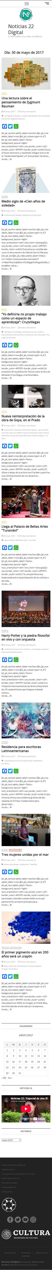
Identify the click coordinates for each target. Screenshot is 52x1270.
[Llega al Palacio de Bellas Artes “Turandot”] (26, 502)
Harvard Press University (23, 335)
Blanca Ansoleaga (11, 864)
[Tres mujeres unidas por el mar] (26, 830)
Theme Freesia (38, 1262)
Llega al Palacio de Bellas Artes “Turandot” (25, 528)
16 (13, 1061)
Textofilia (33, 864)
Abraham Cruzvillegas (13, 332)
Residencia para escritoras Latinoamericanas (21, 749)
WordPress (6, 1265)
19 (32, 1061)
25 (26, 1067)
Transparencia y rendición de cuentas (18, 1174)
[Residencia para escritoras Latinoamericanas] (26, 720)
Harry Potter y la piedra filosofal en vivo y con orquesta (26, 637)
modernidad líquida (29, 116)
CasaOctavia (9, 761)
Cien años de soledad (12, 215)
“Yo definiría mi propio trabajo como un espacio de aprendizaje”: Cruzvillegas (24, 318)
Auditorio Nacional (11, 649)
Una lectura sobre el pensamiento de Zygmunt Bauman (21, 102)
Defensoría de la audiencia (13, 1165)
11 (26, 1056)
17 (19, 1061)
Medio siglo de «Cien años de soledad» (23, 203)
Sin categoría (15, 850)
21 (44, 1061)
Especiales (26, 1256)
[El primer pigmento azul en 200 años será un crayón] (26, 928)
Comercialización (9, 1187)
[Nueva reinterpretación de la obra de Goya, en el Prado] (26, 396)
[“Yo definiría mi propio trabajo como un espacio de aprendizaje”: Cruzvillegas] (26, 290)
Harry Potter (25, 649)
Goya (40, 433)
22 (7, 1067)
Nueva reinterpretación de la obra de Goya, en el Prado (23, 418)
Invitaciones (7, 1191)
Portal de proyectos (10, 1178)
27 (38, 1067)
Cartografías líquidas (12, 116)
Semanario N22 (41, 1253)
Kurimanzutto (39, 335)
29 (7, 1073)
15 (7, 1061)
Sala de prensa (8, 1169)
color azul (12, 966)
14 (44, 1056)
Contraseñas (26, 1253)
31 (19, 1073)
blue (6, 966)
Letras (5, 196)
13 (38, 1056)
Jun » (10, 1077)
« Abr (4, 1077)
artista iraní (8, 430)
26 (32, 1067)
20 (38, 1061)
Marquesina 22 (10, 1253)
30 (13, 1073)
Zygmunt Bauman (18, 119)
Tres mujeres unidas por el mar (25, 854)
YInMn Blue (13, 969)
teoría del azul (22, 966)
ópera (6, 540)
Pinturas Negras (37, 436)
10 (19, 1056)
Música (5, 630)
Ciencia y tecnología (12, 947)
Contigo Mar (24, 864)
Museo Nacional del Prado (20, 436)
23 (13, 1067)
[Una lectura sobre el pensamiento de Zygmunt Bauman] (26, 74)
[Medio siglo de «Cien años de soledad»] (26, 179)
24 (19, 1067)
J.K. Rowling (35, 649)
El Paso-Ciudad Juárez (24, 761)
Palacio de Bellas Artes (19, 540)
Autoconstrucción (30, 332)
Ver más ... (10, 159)
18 (26, 1061)
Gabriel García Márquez (31, 215)
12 (32, 1056)
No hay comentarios (27, 111)
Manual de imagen (10, 1182)
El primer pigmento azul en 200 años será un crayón (25, 954)
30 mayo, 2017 (9, 111)
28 (44, 1067)
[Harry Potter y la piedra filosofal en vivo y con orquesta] (26, 609)
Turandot (32, 540)
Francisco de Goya (30, 433)
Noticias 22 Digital (21, 29)
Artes (4, 93)
